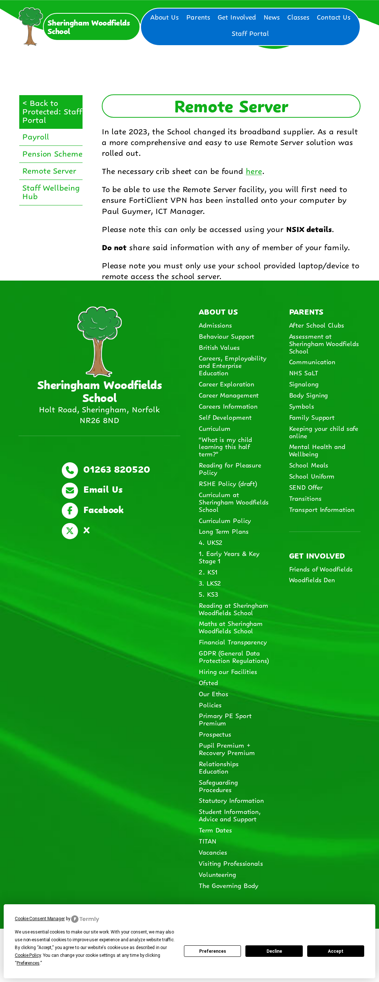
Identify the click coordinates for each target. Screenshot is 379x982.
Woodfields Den (312, 579)
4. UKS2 (210, 542)
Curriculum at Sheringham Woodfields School (234, 501)
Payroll (35, 136)
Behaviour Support (226, 336)
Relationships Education (219, 766)
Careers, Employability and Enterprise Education (232, 365)
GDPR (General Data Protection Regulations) (234, 656)
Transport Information (322, 509)
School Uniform (312, 475)
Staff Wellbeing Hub (51, 191)
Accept (335, 951)
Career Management (229, 394)
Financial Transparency (233, 641)
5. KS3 (208, 594)
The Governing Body (228, 885)
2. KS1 (208, 571)
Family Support (312, 417)
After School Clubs (316, 324)
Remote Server (49, 170)
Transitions (305, 498)
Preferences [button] (28, 963)
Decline (274, 951)
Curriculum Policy (225, 520)
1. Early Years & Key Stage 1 (229, 556)
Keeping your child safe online (324, 431)
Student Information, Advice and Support (230, 814)
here (254, 170)
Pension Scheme (52, 153)
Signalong (304, 383)
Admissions (215, 324)
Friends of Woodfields (321, 568)
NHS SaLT (303, 372)
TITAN (208, 840)
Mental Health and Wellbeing (317, 449)
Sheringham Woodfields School (88, 26)
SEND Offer (306, 487)
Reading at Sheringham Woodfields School (233, 608)
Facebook (102, 508)
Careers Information (228, 405)
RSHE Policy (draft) (228, 483)
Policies (210, 704)
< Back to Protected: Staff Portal (52, 110)
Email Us (101, 488)
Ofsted (208, 682)
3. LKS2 (210, 582)
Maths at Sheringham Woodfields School (231, 626)
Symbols (301, 405)
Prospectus (215, 733)
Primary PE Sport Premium (225, 718)
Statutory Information (231, 800)
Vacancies (213, 852)
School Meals (309, 464)
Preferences (212, 951)
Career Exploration (226, 383)
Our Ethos (213, 693)
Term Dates (215, 829)
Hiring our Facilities (228, 671)
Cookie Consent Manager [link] (40, 918)
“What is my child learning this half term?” (225, 446)
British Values (219, 347)
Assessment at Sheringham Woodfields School (324, 343)
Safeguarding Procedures (218, 785)
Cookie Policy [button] (28, 955)
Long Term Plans (224, 531)
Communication (312, 361)
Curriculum (215, 428)
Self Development (225, 417)
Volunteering (217, 874)
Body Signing (308, 394)
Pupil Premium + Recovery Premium (227, 748)
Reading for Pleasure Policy (230, 468)
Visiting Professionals (231, 863)
